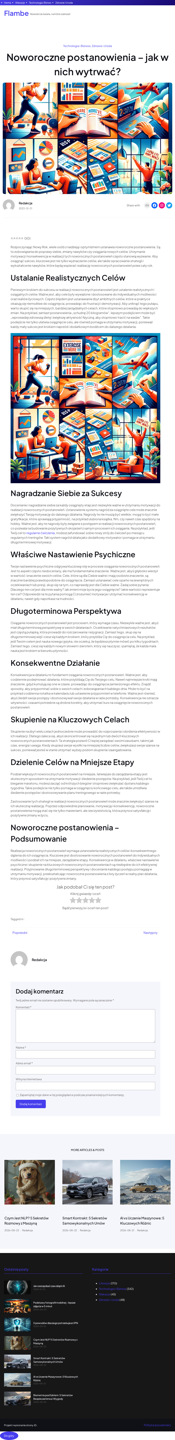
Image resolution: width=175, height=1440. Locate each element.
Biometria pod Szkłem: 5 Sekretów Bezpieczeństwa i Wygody (53, 1397)
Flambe (16, 13)
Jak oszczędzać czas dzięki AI (49, 1285)
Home (7, 2)
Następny (151, 933)
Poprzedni (19, 933)
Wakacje (20, 2)
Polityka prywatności (157, 1425)
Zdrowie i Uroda (64, 2)
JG (35, 1425)
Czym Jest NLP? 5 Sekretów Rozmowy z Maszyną (26, 1220)
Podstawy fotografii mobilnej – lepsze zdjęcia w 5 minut (54, 1304)
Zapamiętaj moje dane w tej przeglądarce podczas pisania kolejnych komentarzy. (72, 1095)
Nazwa (21, 1047)
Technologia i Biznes (40, 2)
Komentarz (23, 1007)
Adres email (24, 1063)
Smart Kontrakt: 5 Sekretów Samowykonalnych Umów (84, 1220)
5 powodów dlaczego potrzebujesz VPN (55, 1322)
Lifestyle (104, 1283)
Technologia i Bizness (77, 46)
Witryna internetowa (29, 1079)
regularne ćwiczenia (40, 533)
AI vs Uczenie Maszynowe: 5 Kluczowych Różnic (142, 1220)
